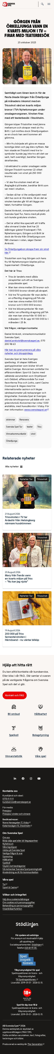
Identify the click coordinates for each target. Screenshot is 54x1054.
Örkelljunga (11, 441)
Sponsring (7, 856)
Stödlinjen (37, 944)
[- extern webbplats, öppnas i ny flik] (15, 778)
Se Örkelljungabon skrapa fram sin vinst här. (27, 251)
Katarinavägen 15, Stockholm (16, 825)
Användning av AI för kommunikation (20, 872)
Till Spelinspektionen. (26, 979)
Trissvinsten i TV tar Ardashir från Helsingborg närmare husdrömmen (20, 520)
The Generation (35, 1044)
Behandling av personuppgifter (18, 905)
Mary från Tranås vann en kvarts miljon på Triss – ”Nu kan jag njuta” (19, 578)
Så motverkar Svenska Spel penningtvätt (22, 869)
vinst (33, 433)
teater (30, 426)
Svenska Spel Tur (14, 426)
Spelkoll (13, 735)
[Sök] (42, 4)
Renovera (24, 419)
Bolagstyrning (40, 735)
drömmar (10, 419)
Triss (39, 426)
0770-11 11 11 (8, 798)
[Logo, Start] (8, 4)
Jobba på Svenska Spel (14, 850)
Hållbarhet (40, 713)
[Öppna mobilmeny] (49, 4)
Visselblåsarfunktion (12, 908)
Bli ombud (14, 713)
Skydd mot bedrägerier (14, 866)
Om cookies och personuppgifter (19, 902)
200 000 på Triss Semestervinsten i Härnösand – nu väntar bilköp (22, 637)
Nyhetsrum (8, 844)
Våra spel (40, 756)
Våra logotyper (10, 847)
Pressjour (7, 810)
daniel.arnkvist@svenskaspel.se (22, 340)
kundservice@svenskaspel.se (17, 802)
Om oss (6, 837)
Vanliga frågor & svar (12, 853)
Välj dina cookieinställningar (16, 899)
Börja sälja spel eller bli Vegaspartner (20, 840)
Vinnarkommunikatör (16, 433)
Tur (4, 884)
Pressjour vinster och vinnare (16, 814)
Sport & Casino (10, 887)
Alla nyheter (12, 466)
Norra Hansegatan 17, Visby (16, 822)
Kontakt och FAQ (14, 695)
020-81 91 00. (31, 948)
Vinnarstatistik (13, 756)
